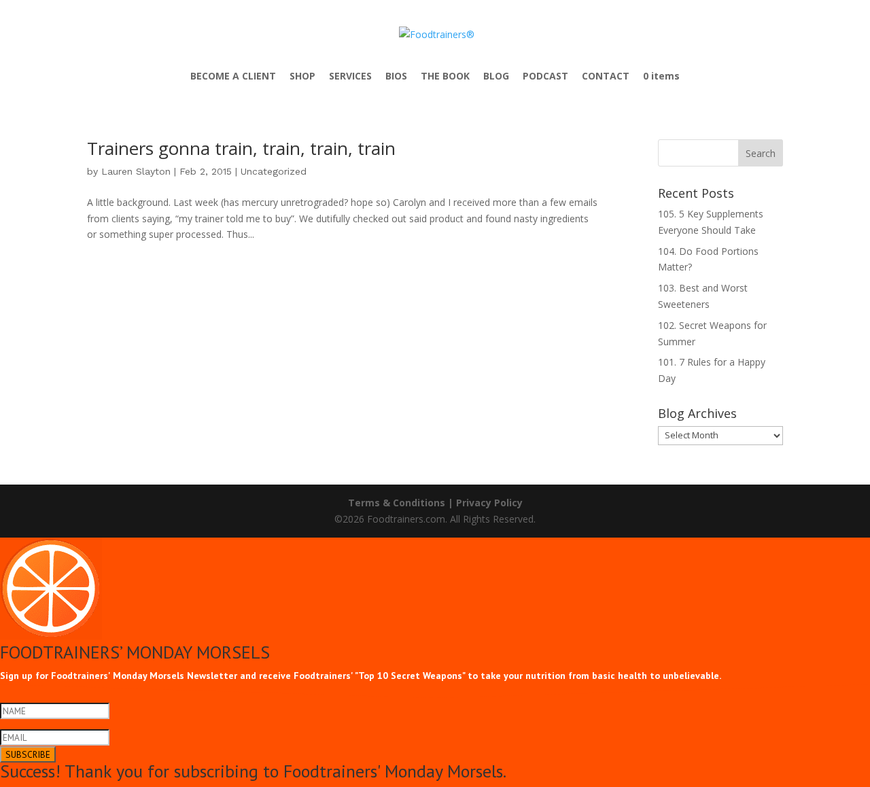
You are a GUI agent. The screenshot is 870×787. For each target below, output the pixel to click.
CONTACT (605, 76)
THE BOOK (445, 76)
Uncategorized (274, 171)
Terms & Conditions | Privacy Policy (435, 502)
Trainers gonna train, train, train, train (241, 148)
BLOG (496, 76)
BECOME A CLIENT (233, 76)
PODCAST (545, 76)
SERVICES (350, 76)
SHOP (302, 76)
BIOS (396, 76)
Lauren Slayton (136, 171)
